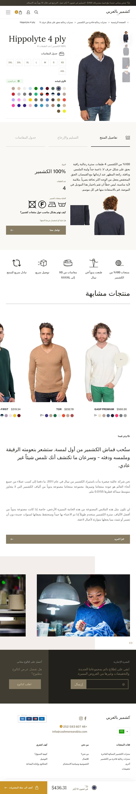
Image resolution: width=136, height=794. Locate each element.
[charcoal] (30, 94)
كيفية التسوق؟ (41, 754)
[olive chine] (36, 100)
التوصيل (43, 759)
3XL (10, 62)
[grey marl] (25, 94)
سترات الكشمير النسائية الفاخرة (115, 754)
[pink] (30, 105)
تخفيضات (126, 769)
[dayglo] (13, 105)
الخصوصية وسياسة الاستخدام (76, 764)
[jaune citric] (64, 111)
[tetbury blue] (42, 88)
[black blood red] (47, 94)
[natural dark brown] (59, 111)
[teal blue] (42, 105)
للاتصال (85, 759)
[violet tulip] (13, 100)
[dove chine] (42, 100)
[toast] (13, 88)
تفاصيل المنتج (108, 137)
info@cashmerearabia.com (69, 731)
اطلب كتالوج (24, 684)
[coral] (64, 100)
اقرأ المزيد (119, 539)
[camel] (59, 100)
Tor (59, 409)
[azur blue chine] (47, 105)
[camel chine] (53, 105)
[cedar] (53, 88)
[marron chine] (53, 100)
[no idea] (64, 88)
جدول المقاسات (49, 53)
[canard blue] (36, 105)
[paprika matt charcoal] (42, 94)
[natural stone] (64, 94)
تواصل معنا (55, 230)
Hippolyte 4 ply (27, 22)
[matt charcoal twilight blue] (59, 94)
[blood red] (13, 94)
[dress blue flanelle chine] (53, 94)
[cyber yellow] (30, 100)
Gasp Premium (104, 409)
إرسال (79, 684)
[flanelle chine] (19, 94)
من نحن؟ (85, 754)
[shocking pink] (19, 100)
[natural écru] (25, 88)
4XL (62, 71)
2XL (19, 62)
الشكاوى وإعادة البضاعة (36, 764)
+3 (95, 415)
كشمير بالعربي (118, 12)
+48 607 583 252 (75, 726)
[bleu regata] (19, 105)
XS (62, 62)
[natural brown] (64, 105)
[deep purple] (25, 105)
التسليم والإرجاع (68, 137)
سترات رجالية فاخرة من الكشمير (92, 22)
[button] (121, 359)
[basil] (36, 88)
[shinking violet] (25, 100)
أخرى (127, 764)
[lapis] (53, 111)
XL (27, 62)
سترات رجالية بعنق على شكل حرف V (56, 22)
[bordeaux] (47, 88)
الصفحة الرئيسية (118, 22)
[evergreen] (59, 105)
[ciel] (30, 88)
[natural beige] (19, 88)
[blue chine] (47, 100)
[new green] (36, 94)
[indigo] (59, 88)
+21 (42, 415)
